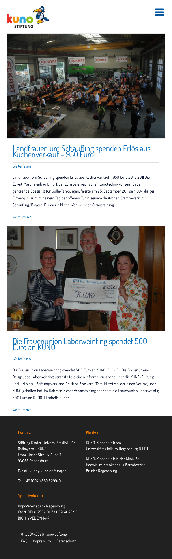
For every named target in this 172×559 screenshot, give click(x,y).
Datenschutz (66, 540)
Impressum (42, 540)
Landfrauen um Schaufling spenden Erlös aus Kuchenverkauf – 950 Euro (81, 151)
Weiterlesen (22, 166)
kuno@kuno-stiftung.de (48, 470)
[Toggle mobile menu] (160, 12)
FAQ (24, 540)
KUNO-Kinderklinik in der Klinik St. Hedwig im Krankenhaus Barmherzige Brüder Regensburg (115, 464)
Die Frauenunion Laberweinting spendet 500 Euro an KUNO (80, 344)
